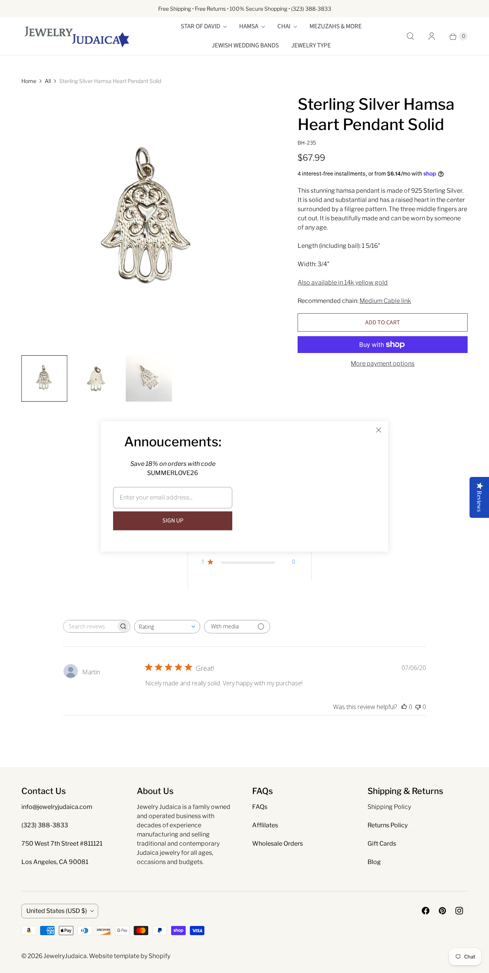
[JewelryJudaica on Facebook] (425, 911)
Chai (283, 26)
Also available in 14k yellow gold (343, 282)
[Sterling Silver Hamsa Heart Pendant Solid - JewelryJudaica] (148, 221)
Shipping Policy (389, 806)
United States (56, 910)
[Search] (410, 36)
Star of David (200, 26)
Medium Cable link (385, 300)
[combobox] (167, 626)
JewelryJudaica (65, 956)
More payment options (383, 363)
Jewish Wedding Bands (245, 45)
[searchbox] (89, 626)
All (48, 81)
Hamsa (248, 26)
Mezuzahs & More (335, 26)
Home (28, 81)
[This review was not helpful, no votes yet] (418, 707)
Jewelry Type (311, 45)
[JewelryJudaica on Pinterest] (442, 911)
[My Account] (431, 36)
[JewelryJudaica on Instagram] (459, 911)
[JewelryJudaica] (76, 36)
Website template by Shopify (129, 956)
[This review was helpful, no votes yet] (404, 707)
